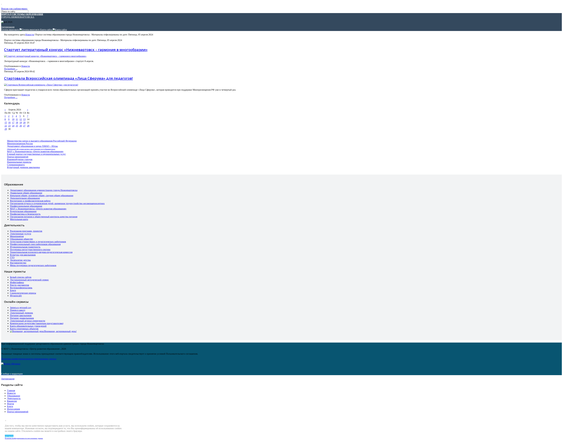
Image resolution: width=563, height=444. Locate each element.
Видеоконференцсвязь (21, 287)
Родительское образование (23, 211)
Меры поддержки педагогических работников (33, 265)
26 (20, 126)
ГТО (12, 257)
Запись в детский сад (20, 307)
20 (24, 122)
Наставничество (18, 262)
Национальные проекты (19, 162)
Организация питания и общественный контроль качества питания (43, 216)
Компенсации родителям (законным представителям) (36, 323)
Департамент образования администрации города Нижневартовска (43, 190)
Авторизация (7, 27)
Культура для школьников (23, 255)
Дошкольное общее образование (26, 193)
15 (6, 122)
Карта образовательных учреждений (28, 326)
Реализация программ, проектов (26, 231)
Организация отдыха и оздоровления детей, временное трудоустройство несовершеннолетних (57, 203)
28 (28, 126)
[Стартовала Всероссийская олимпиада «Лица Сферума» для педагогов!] (41, 85)
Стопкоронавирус (16, 164)
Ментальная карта (19, 219)
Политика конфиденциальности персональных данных (24, 438)
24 (13, 126)
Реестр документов (19, 285)
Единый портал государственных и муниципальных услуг (36, 154)
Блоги (13, 290)
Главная (11, 390)
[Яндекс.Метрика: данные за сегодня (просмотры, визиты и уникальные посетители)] (10, 364)
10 (13, 119)
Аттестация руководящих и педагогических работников (38, 241)
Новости (29, 34)
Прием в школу (17, 310)
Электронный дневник (21, 313)
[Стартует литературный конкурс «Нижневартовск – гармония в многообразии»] (45, 56)
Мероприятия (17, 236)
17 (13, 122)
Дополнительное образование (25, 198)
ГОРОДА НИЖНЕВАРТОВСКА (22, 15)
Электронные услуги (20, 233)
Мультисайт (16, 295)
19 (20, 122)
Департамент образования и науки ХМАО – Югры (32, 146)
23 (9, 126)
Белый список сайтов (20, 277)
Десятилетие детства (20, 260)
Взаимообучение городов (19, 159)
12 (20, 119)
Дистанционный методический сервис (29, 280)
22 (6, 126)
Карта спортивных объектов (24, 328)
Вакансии (12, 401)
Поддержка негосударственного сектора (30, 249)
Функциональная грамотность (25, 247)
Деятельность (14, 398)
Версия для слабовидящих (14, 8)
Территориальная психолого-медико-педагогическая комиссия (41, 252)
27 (24, 126)
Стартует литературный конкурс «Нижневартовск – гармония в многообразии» (75, 49)
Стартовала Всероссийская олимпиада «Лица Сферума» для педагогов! (68, 78)
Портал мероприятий (17, 156)
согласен (9, 436)
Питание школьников (21, 315)
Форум (10, 403)
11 (17, 119)
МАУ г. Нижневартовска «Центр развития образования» (35, 151)
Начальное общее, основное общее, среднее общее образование (41, 195)
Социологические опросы (23, 293)
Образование (13, 396)
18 (17, 122)
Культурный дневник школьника (23, 167)
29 (6, 129)
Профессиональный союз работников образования (35, 244)
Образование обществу (21, 239)
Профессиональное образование (26, 206)
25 (17, 126)
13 (24, 119)
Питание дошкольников (22, 318)
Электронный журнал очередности (27, 320)
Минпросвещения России (20, 143)
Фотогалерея (13, 409)
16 (9, 122)
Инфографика (17, 282)
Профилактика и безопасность (25, 214)
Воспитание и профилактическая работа (30, 201)
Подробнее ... (10, 69)
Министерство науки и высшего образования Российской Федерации (42, 141)
